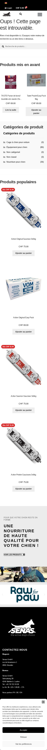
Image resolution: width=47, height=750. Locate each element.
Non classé (12, 157)
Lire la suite (10, 110)
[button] (43, 702)
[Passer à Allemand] (6, 2)
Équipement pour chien (17, 147)
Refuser (23, 737)
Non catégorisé (13, 152)
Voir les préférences (23, 744)
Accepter (23, 730)
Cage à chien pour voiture (18, 142)
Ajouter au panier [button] (36, 111)
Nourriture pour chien (16, 162)
